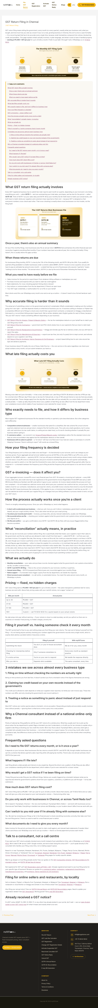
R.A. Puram (61, 853)
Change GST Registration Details (52, 945)
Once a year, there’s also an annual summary (23, 91)
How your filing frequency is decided (19, 110)
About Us (44, 980)
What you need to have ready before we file (23, 97)
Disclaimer (45, 990)
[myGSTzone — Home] (8, 4)
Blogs (63, 5)
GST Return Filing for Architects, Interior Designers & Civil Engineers (30, 339)
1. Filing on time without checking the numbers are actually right (29, 135)
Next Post (92, 915)
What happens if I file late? (17, 153)
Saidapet (69, 853)
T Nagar (82, 853)
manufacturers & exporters (14, 872)
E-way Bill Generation (55, 892)
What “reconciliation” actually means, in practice (23, 119)
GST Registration (36, 5)
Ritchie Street (22, 855)
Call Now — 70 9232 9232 (12, 947)
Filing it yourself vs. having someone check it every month (26, 128)
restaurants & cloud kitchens (75, 869)
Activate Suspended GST (49, 948)
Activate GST (46, 5)
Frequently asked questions (16, 147)
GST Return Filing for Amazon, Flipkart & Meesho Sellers (26, 320)
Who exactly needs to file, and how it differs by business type (27, 107)
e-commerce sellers (49, 869)
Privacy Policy (46, 983)
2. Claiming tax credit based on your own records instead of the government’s (34, 138)
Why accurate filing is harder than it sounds (22, 100)
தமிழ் (73, 5)
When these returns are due (18, 94)
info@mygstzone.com (82, 934)
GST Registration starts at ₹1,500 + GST (37, 867)
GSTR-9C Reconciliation (59, 889)
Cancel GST (45, 958)
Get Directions (79, 956)
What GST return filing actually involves (20, 88)
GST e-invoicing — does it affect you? (20, 113)
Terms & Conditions (48, 987)
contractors (61, 869)
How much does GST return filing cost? (21, 160)
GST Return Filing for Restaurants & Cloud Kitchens (24, 330)
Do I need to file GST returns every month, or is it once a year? (29, 150)
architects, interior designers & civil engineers (43, 872)
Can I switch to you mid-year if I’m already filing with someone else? (31, 166)
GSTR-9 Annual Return (39, 889)
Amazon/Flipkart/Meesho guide (46, 435)
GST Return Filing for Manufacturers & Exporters (23, 334)
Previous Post (7, 915)
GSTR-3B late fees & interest (31, 862)
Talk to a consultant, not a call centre (19, 172)
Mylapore (76, 853)
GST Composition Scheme (62, 860)
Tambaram (41, 855)
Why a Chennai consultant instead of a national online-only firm (28, 144)
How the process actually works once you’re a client (24, 116)
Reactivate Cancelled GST (50, 951)
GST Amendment (28, 892)
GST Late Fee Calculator (49, 938)
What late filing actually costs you (18, 103)
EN (69, 5)
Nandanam (53, 853)
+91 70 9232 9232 (81, 939)
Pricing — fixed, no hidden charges (19, 125)
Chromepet (31, 855)
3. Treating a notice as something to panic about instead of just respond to (33, 141)
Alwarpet (46, 853)
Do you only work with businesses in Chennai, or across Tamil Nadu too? (32, 163)
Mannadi (14, 855)
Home (18, 5)
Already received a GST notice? (18, 179)
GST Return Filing (12, 25)
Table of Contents (16, 84)
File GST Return (25, 5)
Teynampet (38, 853)
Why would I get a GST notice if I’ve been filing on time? (27, 157)
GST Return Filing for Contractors (18, 325)
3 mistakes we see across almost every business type (25, 132)
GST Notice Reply (54, 5)
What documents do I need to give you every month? (26, 169)
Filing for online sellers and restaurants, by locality (24, 175)
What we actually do (14, 122)
